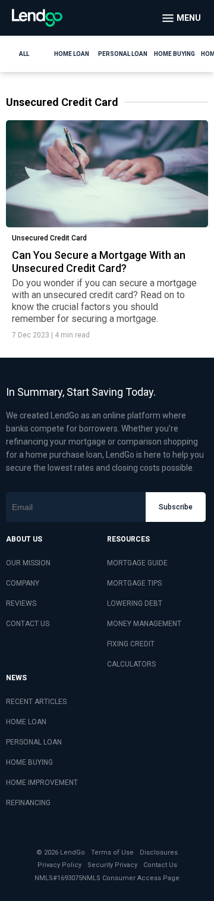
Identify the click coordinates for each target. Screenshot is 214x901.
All (24, 54)
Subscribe (176, 507)
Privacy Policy (59, 865)
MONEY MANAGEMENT (144, 624)
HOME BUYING (29, 762)
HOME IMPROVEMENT (42, 782)
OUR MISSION (28, 563)
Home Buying (174, 54)
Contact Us (160, 865)
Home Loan (71, 54)
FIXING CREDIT (131, 644)
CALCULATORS (131, 664)
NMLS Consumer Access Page (131, 878)
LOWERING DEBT (134, 603)
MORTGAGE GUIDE (137, 563)
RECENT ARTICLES (36, 701)
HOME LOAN (26, 722)
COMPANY (22, 583)
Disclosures (159, 852)
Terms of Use (112, 852)
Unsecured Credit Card (49, 238)
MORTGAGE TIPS (134, 583)
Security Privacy (112, 865)
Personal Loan (122, 54)
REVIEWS (21, 603)
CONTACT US (27, 624)
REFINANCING (28, 803)
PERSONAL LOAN (34, 742)
